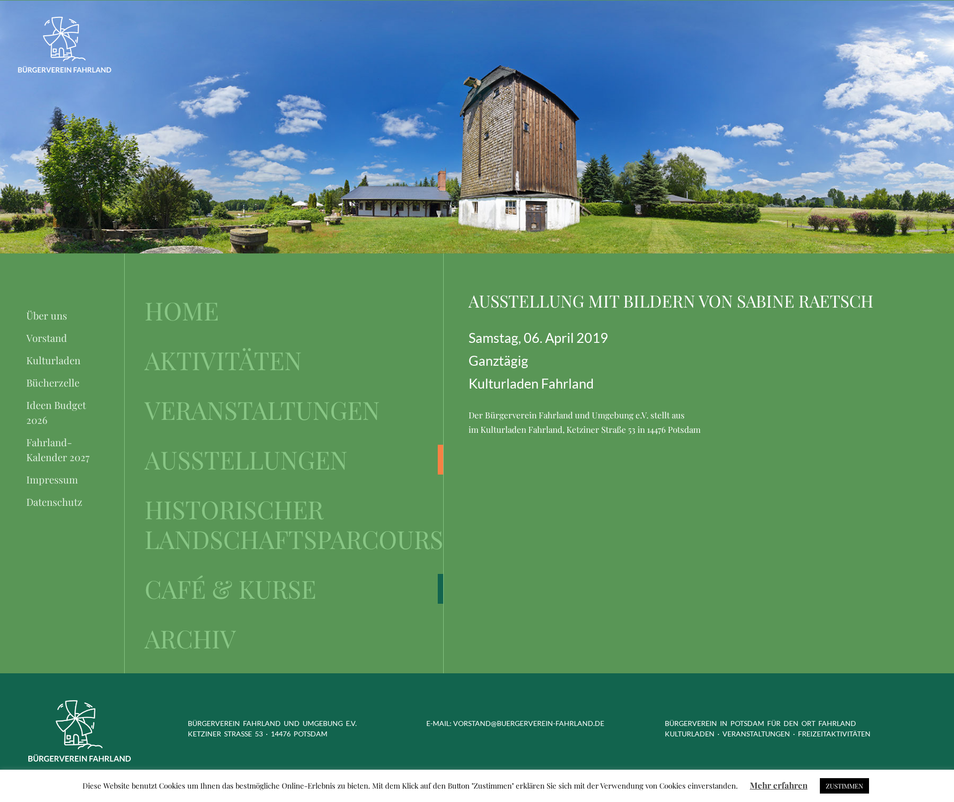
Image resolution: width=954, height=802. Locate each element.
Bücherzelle (53, 382)
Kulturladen (53, 360)
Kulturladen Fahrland (531, 383)
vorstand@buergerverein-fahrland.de (528, 723)
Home (182, 310)
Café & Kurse (230, 589)
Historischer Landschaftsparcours (294, 524)
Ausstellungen (246, 460)
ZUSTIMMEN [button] (844, 786)
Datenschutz (54, 501)
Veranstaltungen (262, 410)
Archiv (190, 638)
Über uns (46, 315)
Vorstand (46, 337)
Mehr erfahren (778, 785)
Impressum (52, 479)
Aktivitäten (223, 360)
